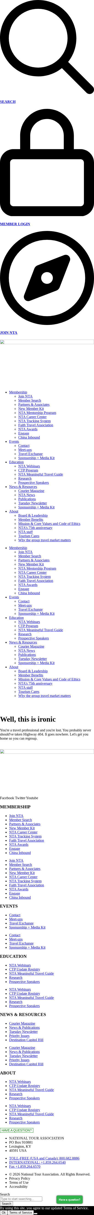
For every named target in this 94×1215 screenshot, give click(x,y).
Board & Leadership (33, 515)
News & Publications (24, 1027)
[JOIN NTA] (47, 324)
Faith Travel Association (35, 425)
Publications (27, 499)
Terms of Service (20, 1212)
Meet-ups (25, 450)
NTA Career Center (32, 417)
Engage (23, 433)
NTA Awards (27, 429)
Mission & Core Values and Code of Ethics (49, 524)
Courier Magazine (31, 491)
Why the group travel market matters (44, 540)
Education (16, 462)
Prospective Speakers (33, 482)
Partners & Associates (34, 404)
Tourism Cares (28, 536)
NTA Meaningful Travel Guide (40, 474)
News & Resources (23, 487)
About (13, 511)
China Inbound (29, 437)
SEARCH (8, 102)
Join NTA (25, 396)
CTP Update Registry (24, 969)
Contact (23, 446)
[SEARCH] (47, 93)
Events (14, 441)
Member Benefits (30, 519)
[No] (35, 1213)
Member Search (29, 400)
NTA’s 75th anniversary (35, 528)
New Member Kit (31, 409)
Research (24, 478)
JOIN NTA (8, 333)
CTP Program (28, 470)
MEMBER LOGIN (15, 224)
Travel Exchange (30, 454)
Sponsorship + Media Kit (36, 458)
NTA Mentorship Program (37, 413)
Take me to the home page (19, 747)
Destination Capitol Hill (26, 1040)
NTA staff (25, 532)
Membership (18, 392)
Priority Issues (19, 1036)
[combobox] (21, 1199)
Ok (4, 1212)
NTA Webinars (29, 466)
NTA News (26, 495)
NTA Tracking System (34, 421)
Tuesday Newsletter (32, 503)
